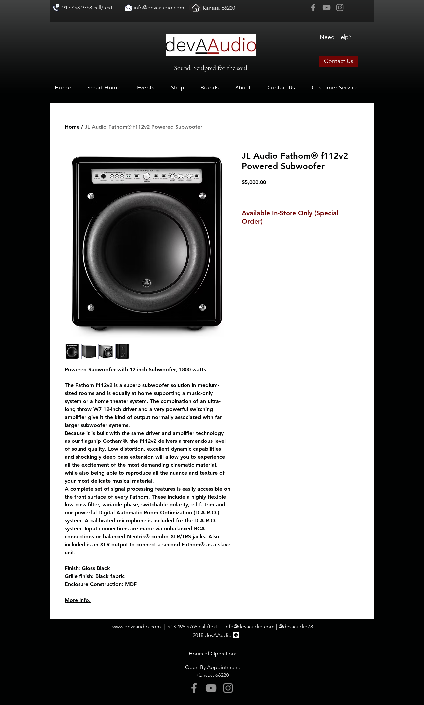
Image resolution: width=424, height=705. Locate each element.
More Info (77, 600)
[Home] (196, 8)
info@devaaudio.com (159, 7)
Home (72, 127)
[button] (182, 87)
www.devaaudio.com (136, 626)
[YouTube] (326, 7)
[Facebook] (313, 7)
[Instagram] (339, 7)
